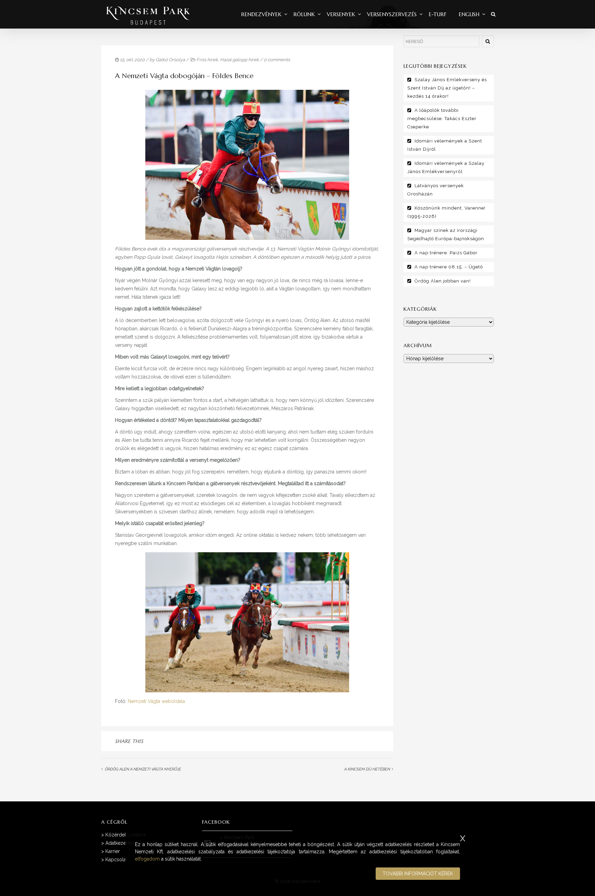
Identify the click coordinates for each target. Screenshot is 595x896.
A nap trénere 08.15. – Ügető (449, 266)
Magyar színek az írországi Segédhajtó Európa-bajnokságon (445, 234)
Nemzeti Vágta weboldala (156, 701)
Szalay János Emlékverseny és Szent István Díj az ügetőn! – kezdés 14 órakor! (447, 88)
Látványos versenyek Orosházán (435, 189)
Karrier (112, 851)
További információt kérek (418, 873)
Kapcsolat (116, 859)
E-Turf (438, 14)
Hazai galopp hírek (239, 59)
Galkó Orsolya (170, 59)
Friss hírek (207, 59)
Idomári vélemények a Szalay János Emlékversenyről (445, 167)
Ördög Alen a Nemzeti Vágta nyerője (143, 769)
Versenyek (341, 14)
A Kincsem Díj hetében (367, 769)
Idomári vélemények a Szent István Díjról (444, 145)
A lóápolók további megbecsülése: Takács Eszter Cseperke (442, 118)
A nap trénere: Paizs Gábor (446, 252)
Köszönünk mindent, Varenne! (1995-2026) (446, 212)
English (469, 14)
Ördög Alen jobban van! (443, 281)
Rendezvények (261, 14)
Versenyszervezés (392, 14)
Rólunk (304, 14)
